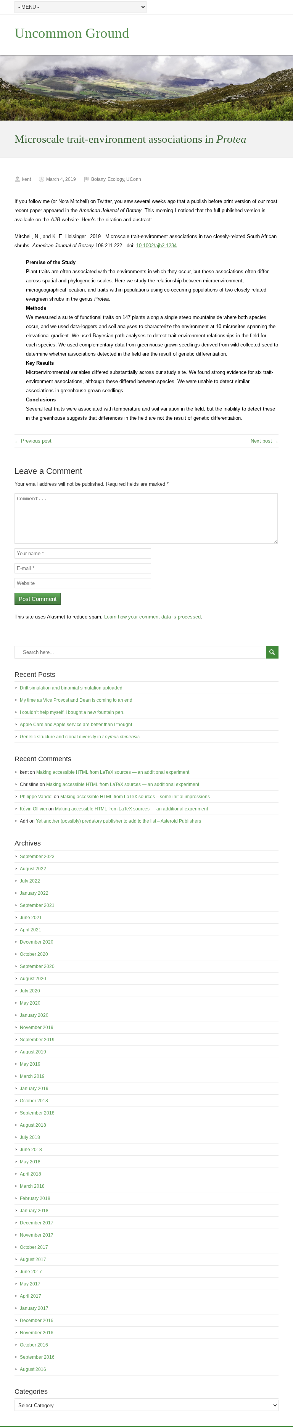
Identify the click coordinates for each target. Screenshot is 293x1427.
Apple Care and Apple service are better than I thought (76, 724)
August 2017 (33, 1259)
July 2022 (30, 881)
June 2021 (31, 917)
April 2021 (30, 930)
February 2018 (35, 1198)
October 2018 (34, 1100)
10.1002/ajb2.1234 (156, 245)
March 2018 (32, 1186)
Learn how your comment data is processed (152, 617)
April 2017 (30, 1296)
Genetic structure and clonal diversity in (80, 736)
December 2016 (36, 1320)
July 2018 (30, 1137)
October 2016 (34, 1345)
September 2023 (37, 856)
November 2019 (36, 1027)
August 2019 (33, 1052)
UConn (133, 179)
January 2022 (34, 893)
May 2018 (30, 1161)
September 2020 (37, 966)
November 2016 (36, 1332)
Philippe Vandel (36, 796)
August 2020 (33, 978)
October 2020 (34, 954)
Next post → (265, 441)
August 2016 (33, 1369)
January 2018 (34, 1210)
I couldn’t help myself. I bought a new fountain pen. (72, 712)
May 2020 (30, 1003)
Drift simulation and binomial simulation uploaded (71, 688)
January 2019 (34, 1088)
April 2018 (30, 1174)
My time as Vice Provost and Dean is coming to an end (76, 700)
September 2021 (37, 905)
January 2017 (34, 1308)
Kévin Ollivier (33, 809)
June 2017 (31, 1271)
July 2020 (30, 991)
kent (26, 179)
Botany (98, 179)
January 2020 (34, 1015)
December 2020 (36, 942)
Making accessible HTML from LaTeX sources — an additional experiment (112, 772)
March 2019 (32, 1076)
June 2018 (31, 1149)
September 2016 (37, 1357)
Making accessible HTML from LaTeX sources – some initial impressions (135, 796)
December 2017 (36, 1223)
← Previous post (33, 441)
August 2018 (33, 1125)
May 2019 (30, 1064)
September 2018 (37, 1113)
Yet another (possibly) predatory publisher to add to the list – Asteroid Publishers (118, 821)
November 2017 (36, 1235)
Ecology (116, 179)
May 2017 (30, 1284)
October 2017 (34, 1247)
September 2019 (37, 1039)
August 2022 (33, 868)
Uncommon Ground (71, 33)
